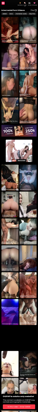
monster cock (21, 13)
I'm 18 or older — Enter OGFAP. (19, 407)
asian (5, 13)
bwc (11, 13)
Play (32, 10)
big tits (32, 13)
